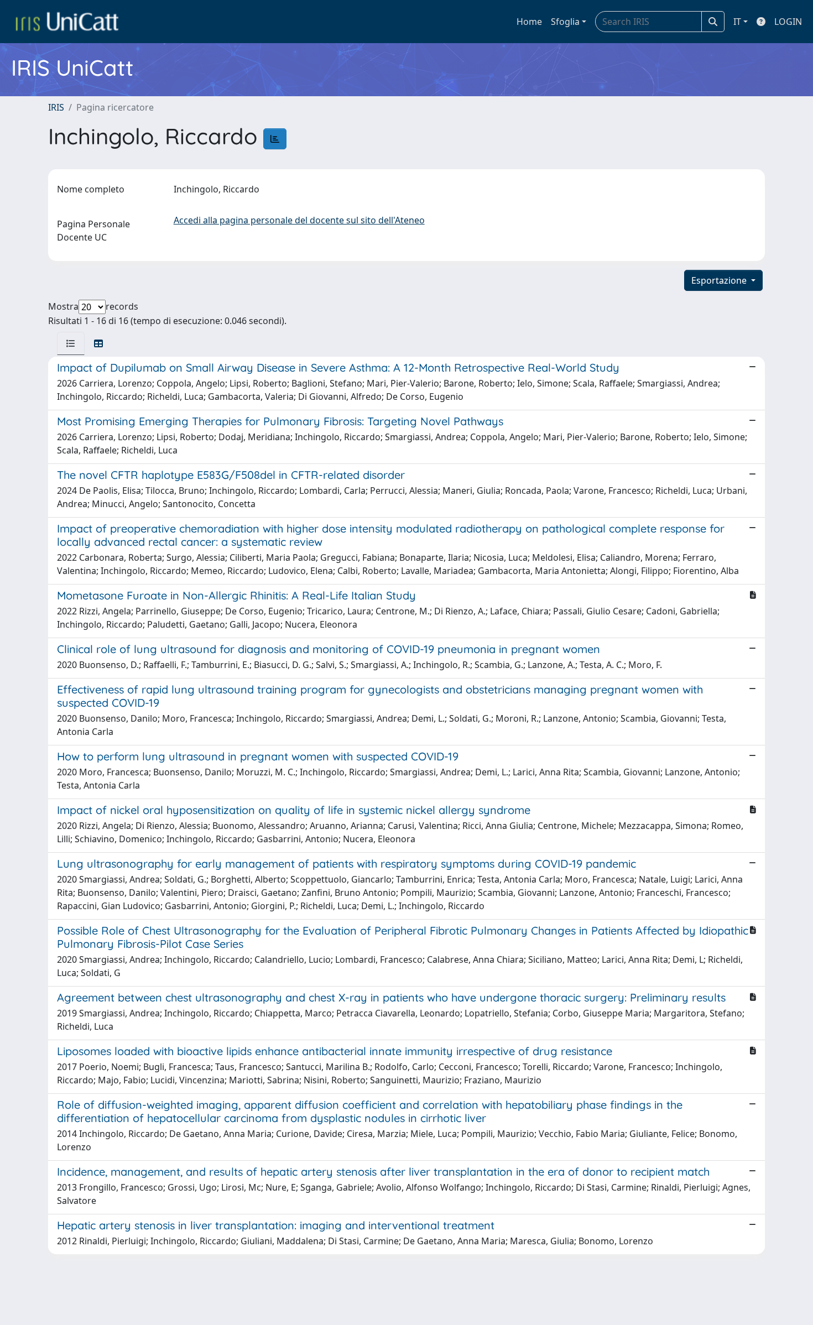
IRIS (56, 107)
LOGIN (788, 21)
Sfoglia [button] (565, 21)
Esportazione (720, 280)
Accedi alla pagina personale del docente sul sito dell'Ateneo (299, 220)
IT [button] (737, 21)
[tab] (71, 343)
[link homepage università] (67, 21)
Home (529, 21)
